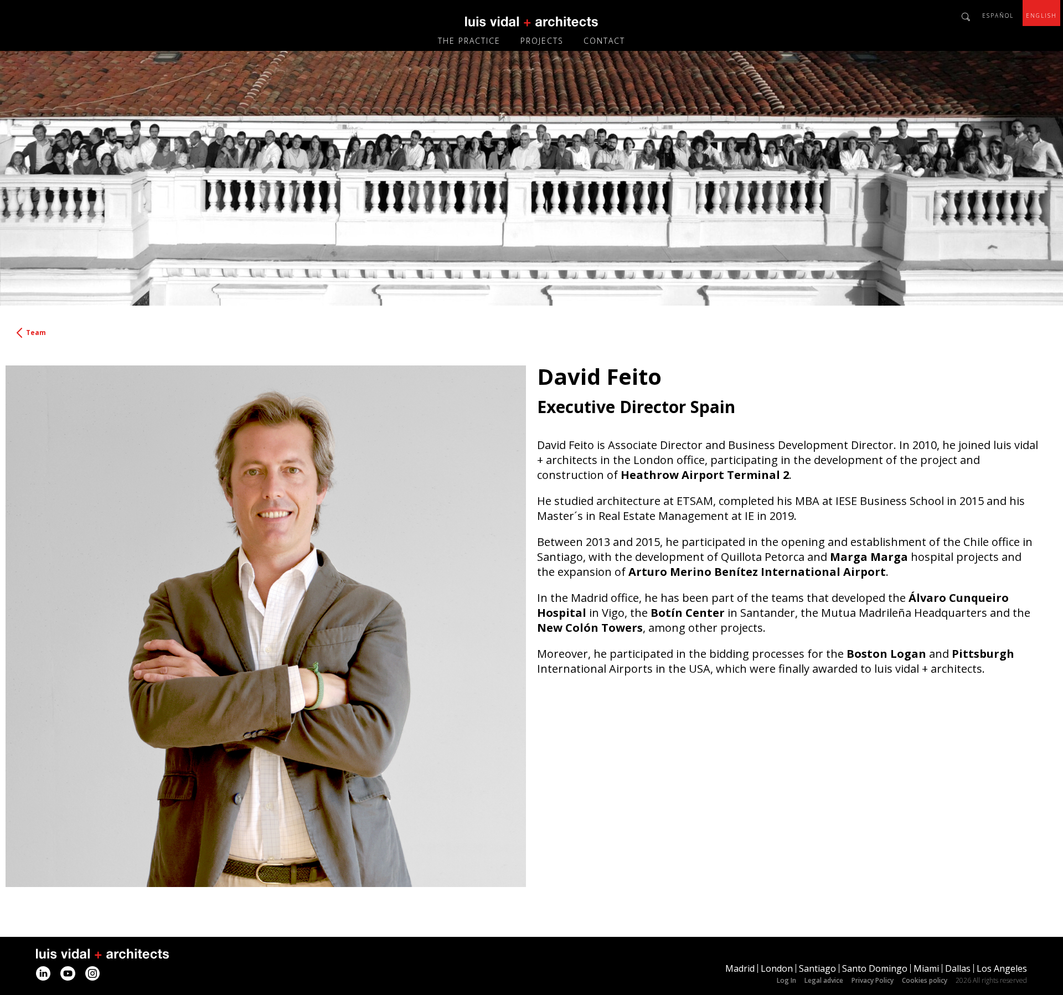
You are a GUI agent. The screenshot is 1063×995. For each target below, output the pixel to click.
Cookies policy (924, 980)
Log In (786, 980)
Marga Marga (869, 556)
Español (998, 15)
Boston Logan (886, 653)
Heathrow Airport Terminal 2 (705, 474)
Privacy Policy (873, 980)
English (1041, 15)
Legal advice (823, 980)
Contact (604, 40)
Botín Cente (685, 612)
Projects (542, 40)
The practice (469, 40)
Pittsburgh (983, 653)
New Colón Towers (590, 627)
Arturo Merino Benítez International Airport (757, 571)
